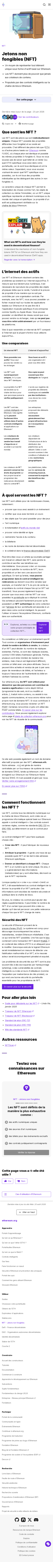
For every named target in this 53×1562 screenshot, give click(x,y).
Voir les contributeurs (28, 117)
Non (23, 1181)
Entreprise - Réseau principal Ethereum (19, 1398)
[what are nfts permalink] (1, 132)
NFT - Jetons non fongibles (13, 1323)
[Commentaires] (48, 1544)
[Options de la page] (15, 124)
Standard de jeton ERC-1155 (18, 1025)
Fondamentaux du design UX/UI (15, 1393)
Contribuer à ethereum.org (13, 1431)
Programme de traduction (12, 1436)
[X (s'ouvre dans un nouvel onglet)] (29, 1520)
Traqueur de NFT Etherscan (19, 1011)
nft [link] (4, 46)
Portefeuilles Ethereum (11, 1247)
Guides (5, 1299)
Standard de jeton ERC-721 (17, 1020)
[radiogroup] (26, 1133)
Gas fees (5, 1261)
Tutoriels (5, 1365)
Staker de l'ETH (8, 1342)
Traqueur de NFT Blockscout (20, 1016)
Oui (9, 1181)
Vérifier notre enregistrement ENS (19, 781)
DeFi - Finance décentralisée (14, 1327)
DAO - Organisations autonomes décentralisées (21, 1332)
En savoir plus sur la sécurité (17, 986)
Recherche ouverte (10, 1492)
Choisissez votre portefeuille (13, 1304)
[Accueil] (3, 4)
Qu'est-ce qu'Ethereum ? (12, 1238)
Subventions (7, 1384)
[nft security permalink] (1, 920)
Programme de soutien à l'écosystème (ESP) (21, 1455)
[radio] (26, 1122)
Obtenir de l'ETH (9, 1309)
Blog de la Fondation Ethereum (15, 1450)
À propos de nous (26, 1526)
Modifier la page (26, 124)
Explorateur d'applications (12, 1313)
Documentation (8, 1370)
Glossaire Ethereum (10, 1285)
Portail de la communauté (12, 1417)
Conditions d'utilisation (26, 1547)
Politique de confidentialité (26, 1542)
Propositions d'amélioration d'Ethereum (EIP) (20, 1497)
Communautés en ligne (11, 1422)
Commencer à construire (12, 1375)
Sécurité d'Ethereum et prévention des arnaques (22, 1271)
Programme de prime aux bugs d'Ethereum (19, 1441)
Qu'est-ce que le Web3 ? (12, 1252)
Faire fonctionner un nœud (13, 1266)
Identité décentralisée (11, 1337)
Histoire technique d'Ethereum (14, 1488)
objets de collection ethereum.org (30, 716)
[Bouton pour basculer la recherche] (44, 4)
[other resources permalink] (1, 1039)
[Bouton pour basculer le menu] (49, 4)
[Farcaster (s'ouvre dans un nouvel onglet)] (23, 1520)
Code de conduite (26, 1534)
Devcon (6, 1459)
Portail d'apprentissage (11, 1233)
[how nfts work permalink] (1, 805)
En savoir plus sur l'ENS (14, 786)
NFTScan (10, 1045)
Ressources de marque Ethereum (26, 1530)
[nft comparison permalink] (1, 343)
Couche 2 (6, 1346)
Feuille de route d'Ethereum (13, 1478)
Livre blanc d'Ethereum (11, 1474)
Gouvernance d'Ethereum (12, 1502)
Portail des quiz (8, 1275)
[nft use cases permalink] (1, 495)
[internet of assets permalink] (1, 271)
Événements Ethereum (11, 1426)
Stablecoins (6, 1318)
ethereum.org (9, 1220)
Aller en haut (28, 1212)
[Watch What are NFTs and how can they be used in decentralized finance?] (26, 226)
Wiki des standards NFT (17, 1029)
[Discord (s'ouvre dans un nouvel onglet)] (36, 1520)
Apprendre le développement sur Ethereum (19, 1379)
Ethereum (33, 150)
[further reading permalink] (1, 997)
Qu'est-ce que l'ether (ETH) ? (14, 1243)
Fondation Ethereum (10, 1445)
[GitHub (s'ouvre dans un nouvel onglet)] (17, 1520)
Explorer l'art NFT (43, 627)
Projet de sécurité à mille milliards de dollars (20, 1511)
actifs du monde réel (30, 528)
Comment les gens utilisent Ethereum (17, 1280)
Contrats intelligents (10, 1257)
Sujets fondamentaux (10, 1389)
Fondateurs (6, 1403)
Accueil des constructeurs (12, 1360)
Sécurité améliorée (9, 1483)
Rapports (5, 1506)
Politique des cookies (26, 1551)
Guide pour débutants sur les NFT (22, 1003)
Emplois (26, 1538)
